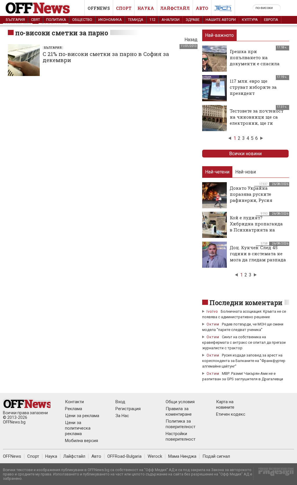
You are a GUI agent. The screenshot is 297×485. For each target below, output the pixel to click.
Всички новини (245, 153)
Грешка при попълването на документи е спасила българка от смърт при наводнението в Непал (257, 63)
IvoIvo (212, 311)
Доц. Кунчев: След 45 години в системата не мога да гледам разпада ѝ (258, 257)
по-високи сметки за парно (61, 32)
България (15, 19)
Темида (135, 19)
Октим (213, 324)
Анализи (171, 19)
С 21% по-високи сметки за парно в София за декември (106, 57)
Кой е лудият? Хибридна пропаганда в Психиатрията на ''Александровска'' (256, 227)
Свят (35, 19)
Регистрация (128, 408)
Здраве (193, 19)
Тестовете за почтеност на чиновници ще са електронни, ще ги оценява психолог (256, 120)
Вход (120, 401)
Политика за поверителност (180, 424)
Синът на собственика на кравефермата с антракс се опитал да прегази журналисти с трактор (244, 342)
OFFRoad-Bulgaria (124, 456)
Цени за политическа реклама (77, 428)
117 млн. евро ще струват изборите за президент (253, 87)
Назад (191, 39)
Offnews (99, 8)
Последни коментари (245, 302)
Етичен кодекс (230, 414)
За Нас (122, 415)
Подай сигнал (216, 456)
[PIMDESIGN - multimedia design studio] (273, 473)
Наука (145, 8)
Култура (250, 19)
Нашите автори (221, 19)
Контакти (74, 401)
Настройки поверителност (180, 436)
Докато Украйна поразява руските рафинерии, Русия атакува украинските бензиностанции (255, 200)
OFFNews (12, 456)
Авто (202, 8)
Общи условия (180, 401)
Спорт (123, 8)
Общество (82, 19)
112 (152, 19)
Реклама (73, 408)
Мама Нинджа (182, 456)
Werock (155, 456)
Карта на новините (225, 404)
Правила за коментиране (179, 411)
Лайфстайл (175, 8)
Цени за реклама (82, 415)
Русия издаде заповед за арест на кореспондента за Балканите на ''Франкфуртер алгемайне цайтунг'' (243, 360)
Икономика (110, 19)
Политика (56, 19)
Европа (271, 19)
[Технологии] (223, 9)
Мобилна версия (81, 440)
